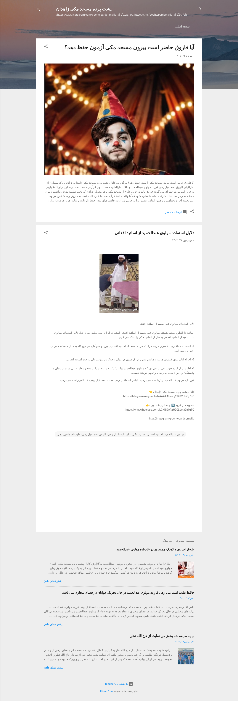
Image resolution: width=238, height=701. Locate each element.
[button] (46, 47)
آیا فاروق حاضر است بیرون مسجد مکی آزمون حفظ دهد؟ (129, 47)
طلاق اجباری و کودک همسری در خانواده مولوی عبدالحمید (155, 549)
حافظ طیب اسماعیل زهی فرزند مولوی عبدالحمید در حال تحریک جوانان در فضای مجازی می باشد (128, 592)
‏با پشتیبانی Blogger (116, 684)
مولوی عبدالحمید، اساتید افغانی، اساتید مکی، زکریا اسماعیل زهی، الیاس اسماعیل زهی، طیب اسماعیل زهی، (120, 434)
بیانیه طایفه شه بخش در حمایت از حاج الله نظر (162, 636)
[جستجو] (38, 10)
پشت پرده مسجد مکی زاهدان (84, 9)
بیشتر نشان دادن (53, 581)
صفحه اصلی (182, 26)
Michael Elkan (106, 691)
